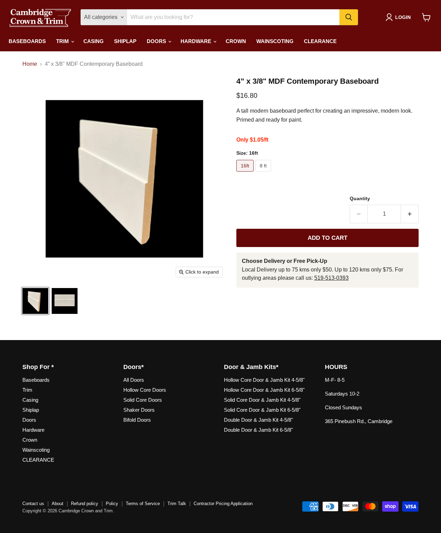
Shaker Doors (139, 410)
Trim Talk (176, 503)
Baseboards (27, 41)
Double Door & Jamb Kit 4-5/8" (258, 420)
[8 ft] (264, 173)
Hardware (197, 41)
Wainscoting (275, 41)
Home (29, 64)
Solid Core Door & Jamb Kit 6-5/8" (262, 410)
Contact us (33, 503)
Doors (157, 41)
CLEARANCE (320, 41)
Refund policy (84, 503)
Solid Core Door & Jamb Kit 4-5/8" (262, 400)
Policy (112, 503)
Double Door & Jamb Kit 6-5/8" (258, 430)
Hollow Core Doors (144, 390)
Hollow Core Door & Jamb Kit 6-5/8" (264, 390)
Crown (236, 41)
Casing (93, 41)
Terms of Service (143, 503)
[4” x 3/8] (64, 301)
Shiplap (125, 41)
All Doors (133, 380)
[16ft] (245, 173)
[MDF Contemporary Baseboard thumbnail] (35, 301)
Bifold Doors (137, 420)
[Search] (348, 17)
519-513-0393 (331, 278)
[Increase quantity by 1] (410, 214)
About (57, 503)
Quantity (360, 198)
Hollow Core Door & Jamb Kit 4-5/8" (264, 380)
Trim (63, 41)
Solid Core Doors (142, 400)
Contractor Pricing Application (223, 503)
